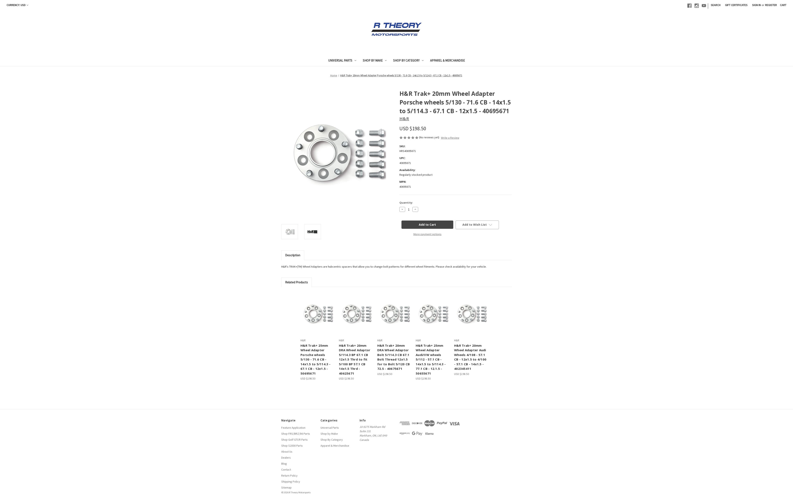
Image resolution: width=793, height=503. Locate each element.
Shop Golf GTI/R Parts (294, 439)
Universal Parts (340, 60)
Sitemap (286, 487)
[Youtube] (704, 6)
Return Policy (289, 475)
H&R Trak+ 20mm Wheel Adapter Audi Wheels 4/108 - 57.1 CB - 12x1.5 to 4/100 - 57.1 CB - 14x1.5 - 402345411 (470, 357)
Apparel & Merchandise (447, 60)
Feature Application (293, 427)
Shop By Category (406, 60)
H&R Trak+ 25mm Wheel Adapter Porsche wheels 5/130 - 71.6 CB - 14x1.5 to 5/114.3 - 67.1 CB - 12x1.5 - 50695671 (315, 359)
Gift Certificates (736, 5)
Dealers (286, 457)
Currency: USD (16, 5)
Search (716, 5)
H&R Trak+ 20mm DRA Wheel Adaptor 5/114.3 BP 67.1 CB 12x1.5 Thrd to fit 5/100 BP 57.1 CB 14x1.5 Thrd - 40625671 (354, 359)
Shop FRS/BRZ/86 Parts (295, 433)
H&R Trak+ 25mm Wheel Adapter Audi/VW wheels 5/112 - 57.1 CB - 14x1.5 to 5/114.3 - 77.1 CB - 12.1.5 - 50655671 (431, 359)
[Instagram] (696, 6)
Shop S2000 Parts (292, 445)
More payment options (427, 234)
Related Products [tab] (296, 282)
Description (292, 255)
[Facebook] (689, 6)
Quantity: (406, 202)
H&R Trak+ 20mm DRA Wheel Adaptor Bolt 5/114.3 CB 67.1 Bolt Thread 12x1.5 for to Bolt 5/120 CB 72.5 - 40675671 (393, 357)
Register (771, 5)
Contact (286, 469)
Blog (284, 463)
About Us (286, 451)
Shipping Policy (290, 481)
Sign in (756, 5)
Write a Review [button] (450, 138)
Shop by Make (373, 60)
